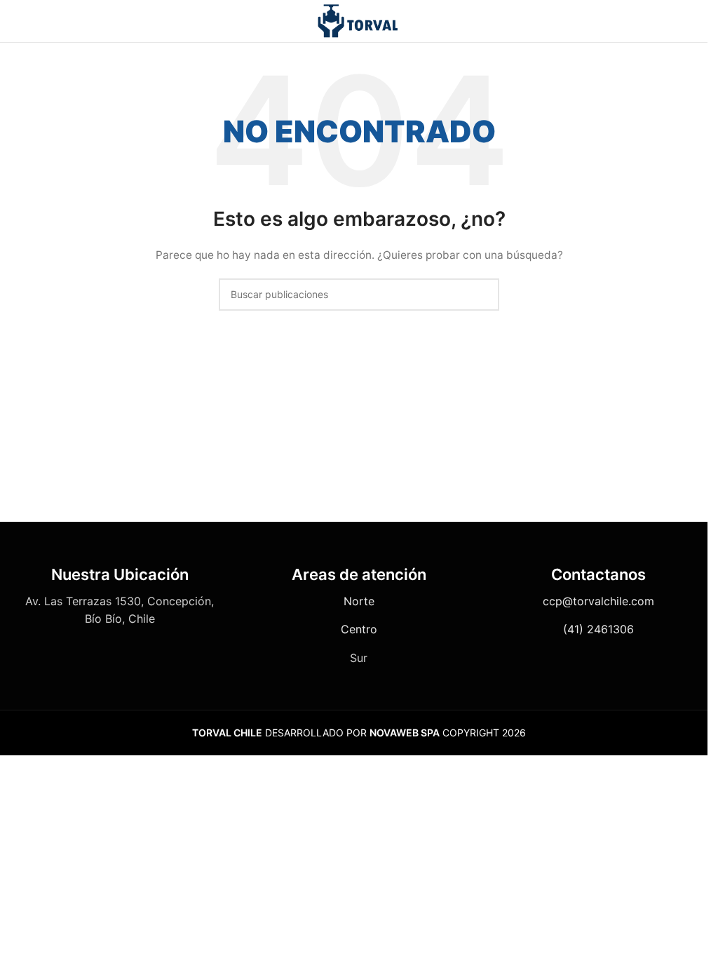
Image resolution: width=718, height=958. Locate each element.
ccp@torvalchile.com (598, 601)
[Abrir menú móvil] (16, 21)
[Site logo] (359, 20)
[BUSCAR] (483, 294)
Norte (359, 601)
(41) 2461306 (598, 629)
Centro (359, 629)
